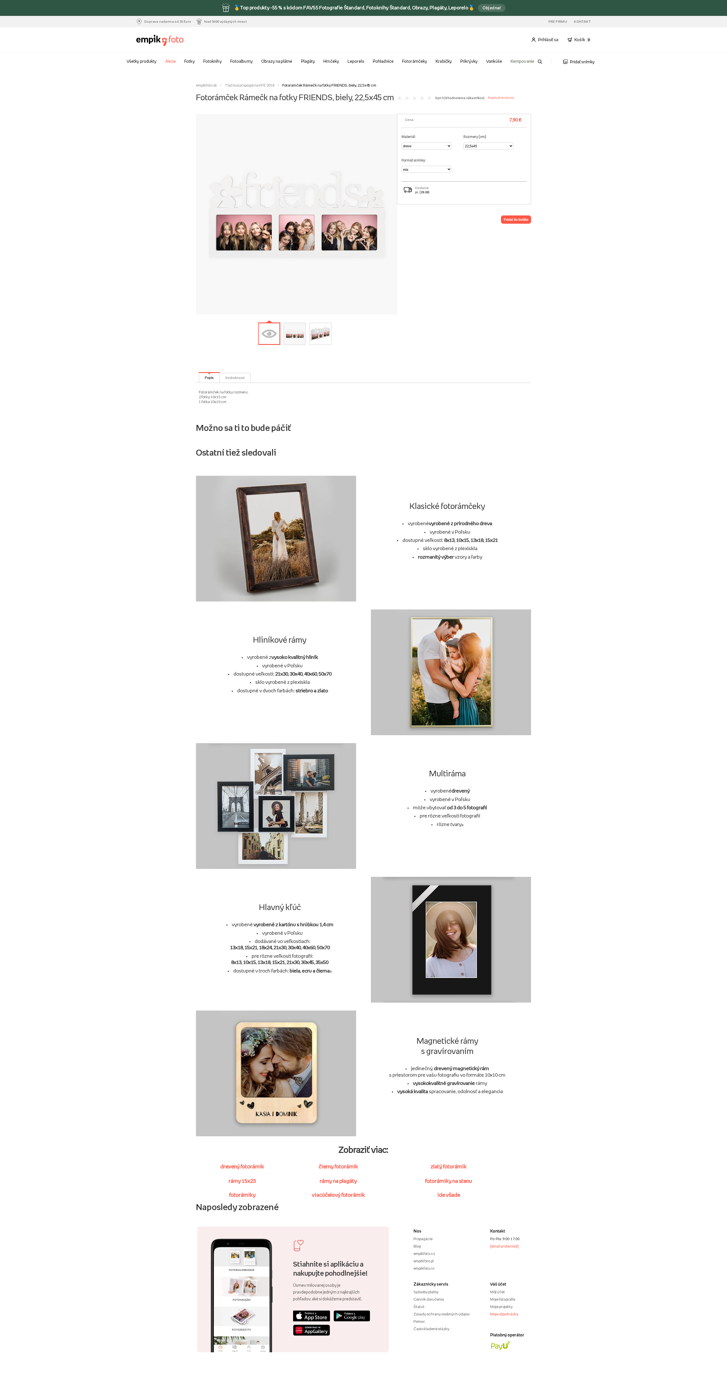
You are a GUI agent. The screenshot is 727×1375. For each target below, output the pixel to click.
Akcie (170, 61)
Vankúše (494, 61)
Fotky (189, 61)
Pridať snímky (582, 62)
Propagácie (423, 1239)
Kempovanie (522, 61)
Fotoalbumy (241, 61)
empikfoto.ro (423, 1268)
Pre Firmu (557, 21)
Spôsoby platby (425, 1292)
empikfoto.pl (423, 1261)
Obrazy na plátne (276, 61)
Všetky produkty (141, 61)
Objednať (491, 8)
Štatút (419, 1307)
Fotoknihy (212, 61)
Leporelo (356, 61)
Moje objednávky (504, 1314)
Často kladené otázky (431, 1329)
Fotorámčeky (414, 61)
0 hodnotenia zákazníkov (464, 98)
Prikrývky (468, 61)
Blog (417, 1246)
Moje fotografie (502, 1299)
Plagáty (308, 61)
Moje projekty (501, 1307)
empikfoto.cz (424, 1253)
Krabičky (444, 61)
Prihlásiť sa (548, 39)
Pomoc (419, 1321)
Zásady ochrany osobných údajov (441, 1314)
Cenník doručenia (428, 1299)
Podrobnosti (235, 378)
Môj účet (497, 1292)
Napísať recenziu (501, 97)
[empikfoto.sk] (171, 41)
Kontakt (582, 21)
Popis (209, 377)
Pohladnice (383, 61)
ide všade (448, 1195)
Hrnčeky (331, 61)
